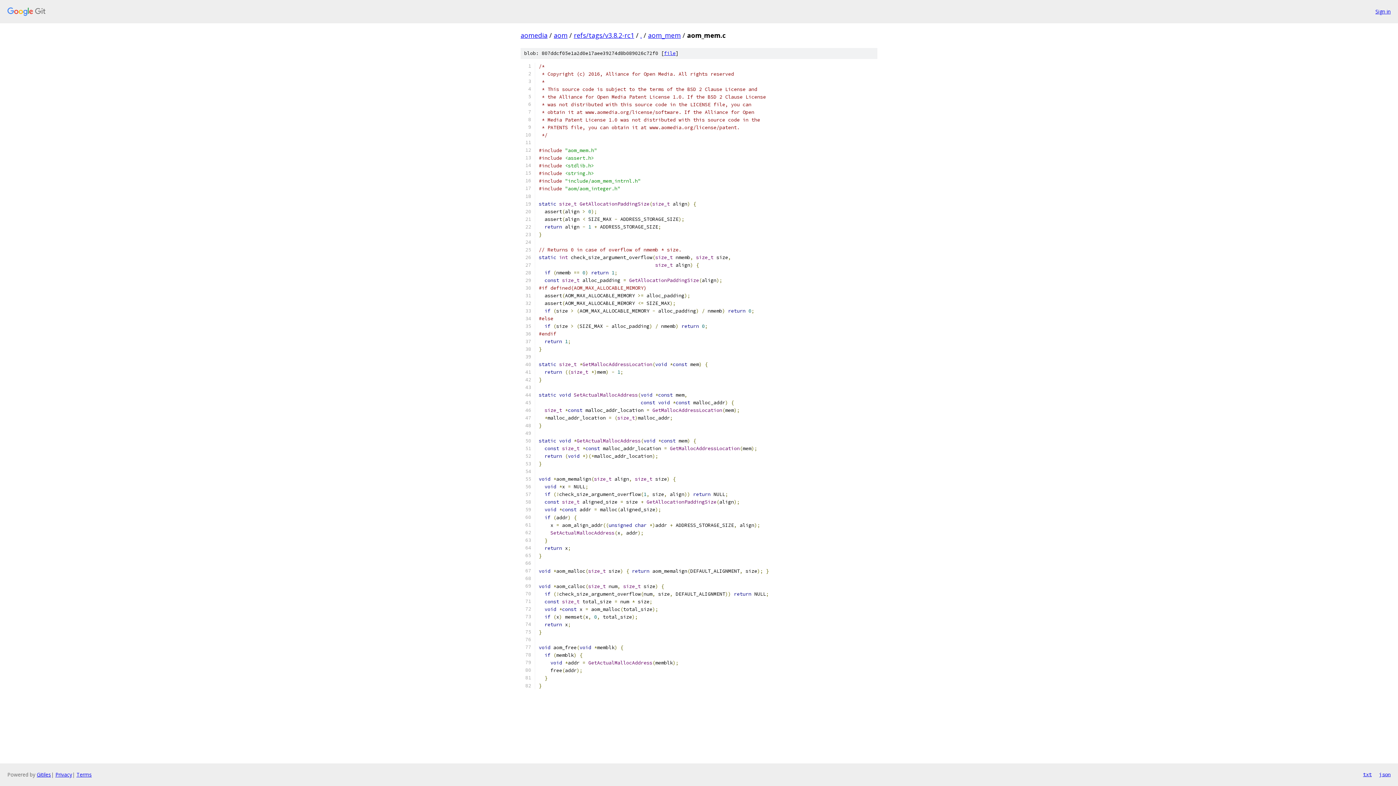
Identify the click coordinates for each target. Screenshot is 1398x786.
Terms (84, 774)
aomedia (534, 35)
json (1385, 774)
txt (1367, 774)
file (670, 53)
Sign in (1383, 11)
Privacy (63, 774)
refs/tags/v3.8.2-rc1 (604, 35)
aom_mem (664, 35)
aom (561, 35)
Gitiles (44, 774)
